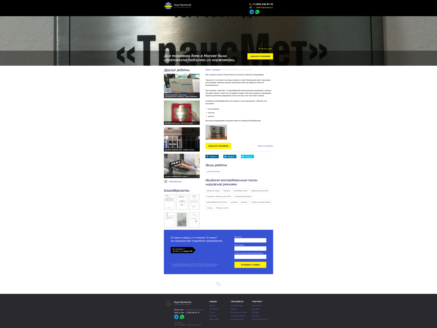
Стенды (209, 208)
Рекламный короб (241, 190)
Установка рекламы (238, 316)
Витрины (234, 202)
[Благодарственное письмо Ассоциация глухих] (182, 219)
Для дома (255, 316)
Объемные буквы (213, 190)
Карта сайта (214, 319)
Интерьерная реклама (243, 196)
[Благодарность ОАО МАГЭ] (169, 219)
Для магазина (257, 305)
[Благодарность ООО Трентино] (194, 219)
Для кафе (255, 312)
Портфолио (213, 309)
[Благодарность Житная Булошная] (182, 202)
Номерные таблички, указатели (219, 196)
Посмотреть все (175, 181)
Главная (212, 305)
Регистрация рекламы (239, 312)
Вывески (244, 202)
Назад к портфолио (265, 146)
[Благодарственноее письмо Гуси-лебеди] (194, 202)
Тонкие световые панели (260, 202)
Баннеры (226, 190)
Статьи (212, 312)
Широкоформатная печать (217, 202)
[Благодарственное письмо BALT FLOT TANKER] (169, 202)
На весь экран (266, 48)
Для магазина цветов (260, 319)
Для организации (213, 171)
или (263, 7)
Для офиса (256, 309)
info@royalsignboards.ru (194, 310)
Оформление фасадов (259, 190)
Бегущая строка (222, 208)
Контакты (213, 316)
